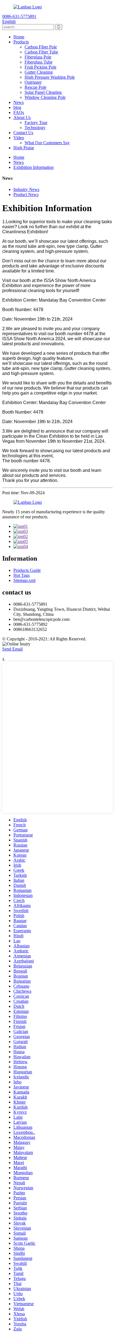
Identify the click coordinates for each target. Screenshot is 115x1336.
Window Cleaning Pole (45, 97)
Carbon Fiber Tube (41, 52)
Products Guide (27, 570)
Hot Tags (21, 575)
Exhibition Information (33, 167)
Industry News (26, 189)
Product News (26, 194)
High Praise (23, 147)
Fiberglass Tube (38, 62)
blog (17, 107)
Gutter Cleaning (39, 72)
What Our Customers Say (47, 142)
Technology (35, 127)
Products (21, 41)
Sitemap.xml (24, 580)
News (18, 102)
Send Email (12, 649)
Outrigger (33, 82)
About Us (22, 117)
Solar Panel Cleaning (43, 92)
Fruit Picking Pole (40, 67)
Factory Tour (36, 122)
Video (18, 137)
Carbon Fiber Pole (41, 47)
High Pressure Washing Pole (50, 77)
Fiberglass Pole (38, 57)
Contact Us (23, 132)
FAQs (18, 112)
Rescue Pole (35, 87)
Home (18, 36)
